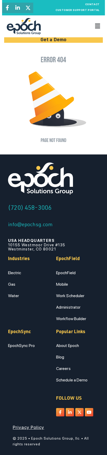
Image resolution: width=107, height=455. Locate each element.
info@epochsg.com (30, 225)
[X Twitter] (28, 8)
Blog (60, 357)
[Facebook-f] (7, 8)
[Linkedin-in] (17, 8)
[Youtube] (89, 412)
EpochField (66, 272)
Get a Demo (54, 40)
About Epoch (67, 345)
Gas (11, 284)
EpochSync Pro (21, 345)
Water (13, 295)
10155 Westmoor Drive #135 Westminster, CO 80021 (36, 245)
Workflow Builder (71, 318)
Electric (14, 272)
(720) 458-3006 (29, 208)
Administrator (68, 307)
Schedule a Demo (72, 380)
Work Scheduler (70, 295)
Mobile (62, 284)
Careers (63, 368)
